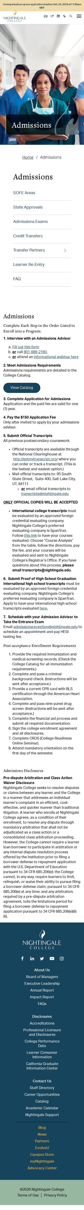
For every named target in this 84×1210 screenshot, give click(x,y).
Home (27, 158)
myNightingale (42, 1161)
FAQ (17, 279)
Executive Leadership (42, 983)
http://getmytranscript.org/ (35, 459)
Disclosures (42, 1016)
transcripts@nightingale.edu (45, 494)
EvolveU (42, 1148)
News (42, 1134)
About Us (42, 970)
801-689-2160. (35, 352)
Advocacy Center (42, 1168)
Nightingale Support (42, 1115)
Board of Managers (42, 977)
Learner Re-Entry (28, 265)
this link (30, 535)
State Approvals (28, 207)
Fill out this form (25, 347)
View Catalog (22, 388)
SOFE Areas (24, 193)
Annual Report (42, 990)
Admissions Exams (30, 222)
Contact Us (42, 1081)
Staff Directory (42, 1088)
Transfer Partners (29, 250)
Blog (42, 1128)
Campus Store (42, 1155)
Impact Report (42, 997)
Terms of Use (28, 1195)
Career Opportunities (42, 1094)
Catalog (42, 1101)
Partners (42, 1141)
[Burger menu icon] (79, 16)
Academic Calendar (42, 1108)
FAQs (42, 1004)
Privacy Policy (55, 1195)
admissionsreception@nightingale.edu (45, 627)
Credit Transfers (28, 236)
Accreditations (42, 1023)
